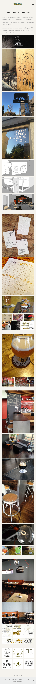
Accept (14, 681)
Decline (19, 681)
